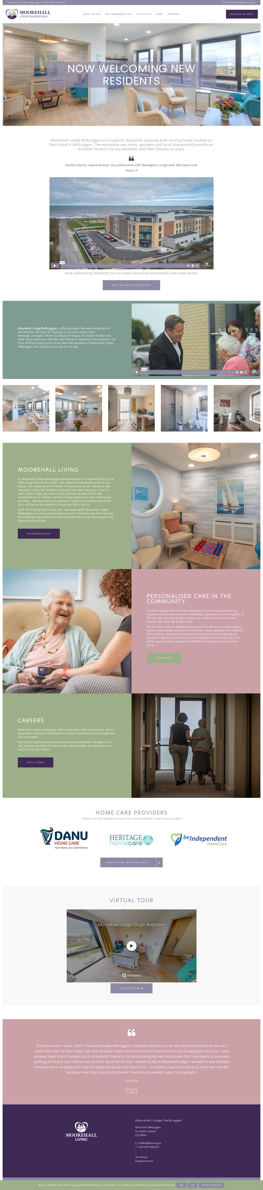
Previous (128, 1091)
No (192, 1185)
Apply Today (35, 762)
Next (134, 1091)
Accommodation (39, 533)
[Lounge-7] (78, 408)
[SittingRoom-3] (26, 408)
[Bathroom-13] (184, 408)
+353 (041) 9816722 (53, 2)
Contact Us (164, 658)
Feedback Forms (144, 1161)
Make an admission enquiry (131, 285)
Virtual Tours (130, 988)
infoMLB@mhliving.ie (243, 2)
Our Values (141, 1157)
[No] (259, 1185)
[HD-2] (237, 408)
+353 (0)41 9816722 (148, 1147)
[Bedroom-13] (131, 408)
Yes (181, 1185)
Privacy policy (211, 1185)
